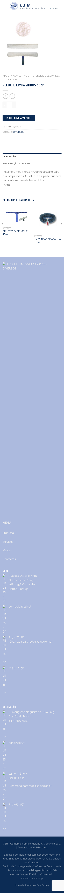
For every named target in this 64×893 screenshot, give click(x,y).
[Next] (61, 231)
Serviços (8, 541)
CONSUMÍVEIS (21, 75)
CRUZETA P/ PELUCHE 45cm (15, 232)
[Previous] (2, 231)
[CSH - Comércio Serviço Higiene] (34, 6)
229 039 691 (16, 778)
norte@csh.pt (17, 742)
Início (6, 75)
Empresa (8, 533)
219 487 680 (17, 637)
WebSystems (40, 847)
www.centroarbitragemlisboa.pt (33, 870)
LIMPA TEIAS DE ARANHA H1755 (47, 240)
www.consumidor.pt (32, 878)
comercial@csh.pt (20, 606)
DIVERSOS (11, 79)
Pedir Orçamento (19, 118)
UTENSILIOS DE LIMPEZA (46, 75)
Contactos (9, 559)
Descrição (9, 156)
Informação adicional (17, 163)
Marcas (7, 550)
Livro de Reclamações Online (32, 885)
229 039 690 (17, 773)
